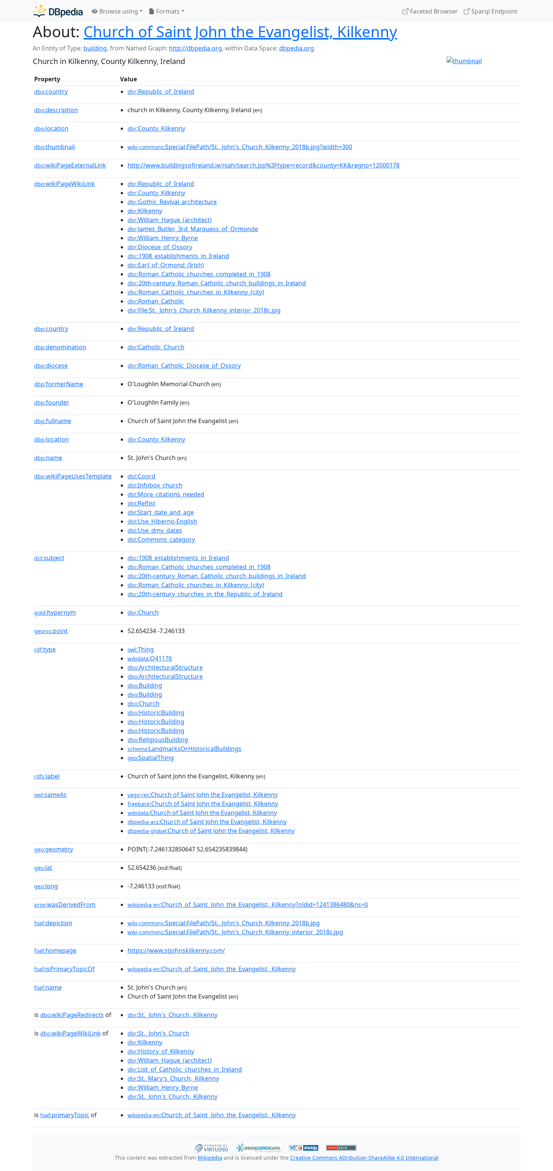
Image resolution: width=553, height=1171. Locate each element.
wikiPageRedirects (72, 1015)
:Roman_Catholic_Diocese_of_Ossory (184, 365)
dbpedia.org (296, 48)
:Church (143, 612)
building (95, 48)
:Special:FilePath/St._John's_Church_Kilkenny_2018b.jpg (224, 923)
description (56, 110)
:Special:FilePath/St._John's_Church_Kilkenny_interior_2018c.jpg (235, 932)
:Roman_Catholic (156, 301)
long (46, 886)
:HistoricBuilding (156, 712)
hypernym (55, 612)
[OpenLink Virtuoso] (211, 1147)
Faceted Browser (433, 11)
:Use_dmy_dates (155, 530)
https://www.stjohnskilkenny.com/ (176, 950)
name (48, 458)
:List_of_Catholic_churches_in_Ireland (185, 1069)
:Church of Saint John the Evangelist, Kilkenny (203, 794)
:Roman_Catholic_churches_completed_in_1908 (199, 274)
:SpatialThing (151, 758)
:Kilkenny (145, 211)
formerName (58, 384)
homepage (55, 950)
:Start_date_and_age (161, 512)
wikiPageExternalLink (70, 165)
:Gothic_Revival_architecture (172, 202)
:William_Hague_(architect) (170, 220)
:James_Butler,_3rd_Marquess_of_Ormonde (193, 229)
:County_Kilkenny (156, 128)
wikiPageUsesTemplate (73, 476)
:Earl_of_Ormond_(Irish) (166, 265)
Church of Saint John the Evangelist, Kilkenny (240, 31)
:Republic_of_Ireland (161, 91)
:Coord (141, 476)
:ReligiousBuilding (158, 739)
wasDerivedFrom (65, 904)
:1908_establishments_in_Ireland (178, 256)
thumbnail (54, 147)
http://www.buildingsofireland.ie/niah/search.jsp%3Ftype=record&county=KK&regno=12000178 (264, 165)
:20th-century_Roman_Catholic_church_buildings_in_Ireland (217, 283)
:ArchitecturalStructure (165, 667)
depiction (53, 923)
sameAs (50, 794)
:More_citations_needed (166, 494)
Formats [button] (167, 11)
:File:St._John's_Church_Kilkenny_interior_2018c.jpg (204, 310)
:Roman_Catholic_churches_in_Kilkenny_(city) (196, 292)
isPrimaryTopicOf (64, 969)
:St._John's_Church (158, 1033)
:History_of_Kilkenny (161, 1051)
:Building (145, 685)
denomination (60, 347)
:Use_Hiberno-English (162, 521)
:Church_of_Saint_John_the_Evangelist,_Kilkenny (212, 969)
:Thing (141, 649)
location (51, 128)
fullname (52, 421)
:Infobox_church (155, 485)
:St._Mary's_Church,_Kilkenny (173, 1078)
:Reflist (141, 503)
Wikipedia (210, 1157)
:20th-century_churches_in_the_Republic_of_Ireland (205, 594)
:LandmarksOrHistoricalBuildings (185, 749)
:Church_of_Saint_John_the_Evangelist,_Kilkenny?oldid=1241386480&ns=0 (248, 904)
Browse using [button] (118, 11)
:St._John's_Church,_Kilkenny (172, 1015)
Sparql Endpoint (493, 11)
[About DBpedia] (58, 11)
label (46, 776)
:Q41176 (150, 658)
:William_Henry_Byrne (163, 238)
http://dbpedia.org (195, 48)
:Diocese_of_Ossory (160, 247)
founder (51, 402)
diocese (51, 365)
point (51, 631)
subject (49, 558)
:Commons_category (161, 539)
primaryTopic (64, 1115)
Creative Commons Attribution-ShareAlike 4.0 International (364, 1157)
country (51, 91)
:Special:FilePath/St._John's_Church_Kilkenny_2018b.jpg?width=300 (240, 147)
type (45, 649)
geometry (53, 849)
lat (43, 867)
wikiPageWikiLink (64, 184)
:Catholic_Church (156, 347)
